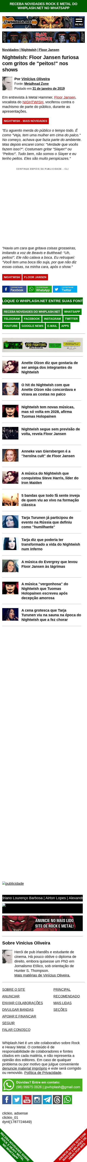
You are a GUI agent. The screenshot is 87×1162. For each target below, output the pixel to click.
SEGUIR (8, 1023)
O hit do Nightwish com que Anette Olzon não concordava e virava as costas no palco (48, 389)
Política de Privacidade (42, 1073)
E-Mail (52, 325)
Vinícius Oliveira (35, 79)
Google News (32, 325)
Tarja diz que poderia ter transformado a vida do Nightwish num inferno (50, 544)
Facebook (32, 318)
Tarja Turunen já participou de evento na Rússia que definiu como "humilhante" (47, 522)
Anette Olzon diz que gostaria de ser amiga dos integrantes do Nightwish (49, 367)
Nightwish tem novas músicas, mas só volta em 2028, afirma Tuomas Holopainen (47, 411)
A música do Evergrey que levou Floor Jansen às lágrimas (49, 564)
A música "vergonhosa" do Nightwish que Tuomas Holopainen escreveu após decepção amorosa (44, 591)
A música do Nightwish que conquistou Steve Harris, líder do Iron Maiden (50, 478)
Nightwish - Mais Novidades (25, 121)
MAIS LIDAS (62, 1003)
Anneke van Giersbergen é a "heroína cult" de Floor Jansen (48, 453)
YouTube (11, 325)
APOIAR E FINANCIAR (19, 1016)
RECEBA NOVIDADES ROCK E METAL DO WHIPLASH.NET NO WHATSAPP (43, 6)
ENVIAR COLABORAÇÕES (22, 1003)
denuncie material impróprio (24, 1068)
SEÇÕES (60, 1009)
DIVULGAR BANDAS (18, 1009)
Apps (65, 325)
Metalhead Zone (36, 83)
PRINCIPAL (62, 989)
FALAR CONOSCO (16, 1030)
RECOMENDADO (66, 996)
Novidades (10, 50)
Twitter (71, 318)
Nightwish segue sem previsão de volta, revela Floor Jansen (50, 431)
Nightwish (29, 50)
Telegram (12, 318)
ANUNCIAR (11, 996)
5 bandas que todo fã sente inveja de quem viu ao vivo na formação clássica (50, 500)
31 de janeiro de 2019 (48, 88)
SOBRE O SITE (13, 989)
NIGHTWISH (32, 102)
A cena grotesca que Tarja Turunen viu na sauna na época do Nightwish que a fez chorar (51, 615)
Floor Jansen (49, 50)
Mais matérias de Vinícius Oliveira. (42, 975)
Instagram (52, 318)
